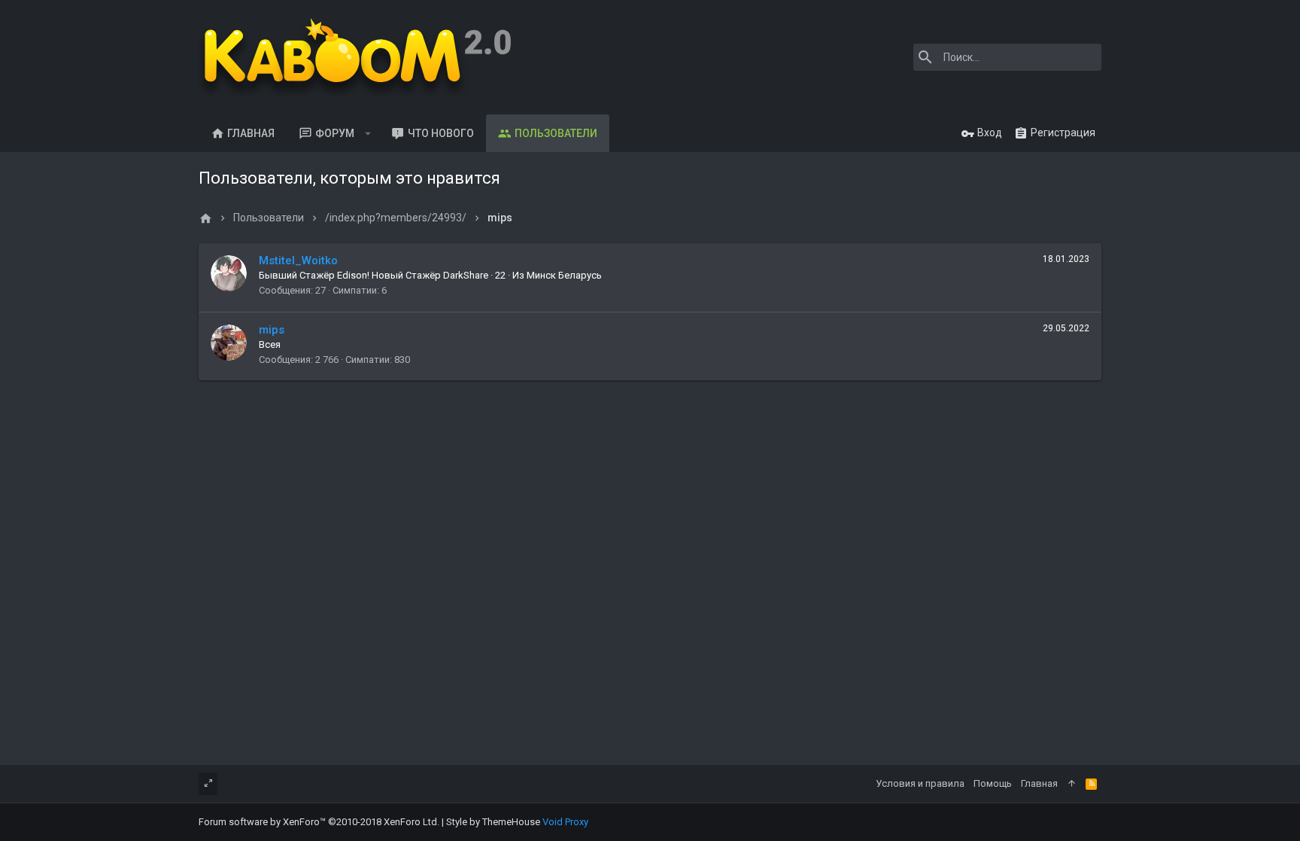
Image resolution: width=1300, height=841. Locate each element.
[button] (368, 133)
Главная (251, 133)
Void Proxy (565, 821)
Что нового (441, 133)
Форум (334, 133)
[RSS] (1091, 783)
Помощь (992, 783)
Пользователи (556, 133)
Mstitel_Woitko (298, 260)
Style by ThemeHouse (493, 821)
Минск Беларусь (564, 275)
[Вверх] (1071, 783)
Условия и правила (920, 783)
